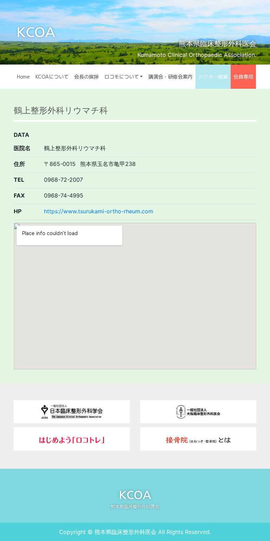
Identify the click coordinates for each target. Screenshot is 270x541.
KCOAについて (52, 76)
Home (23, 76)
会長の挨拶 (86, 76)
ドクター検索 (213, 76)
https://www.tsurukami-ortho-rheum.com (98, 211)
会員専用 (243, 76)
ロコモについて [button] (121, 76)
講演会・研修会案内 (170, 76)
